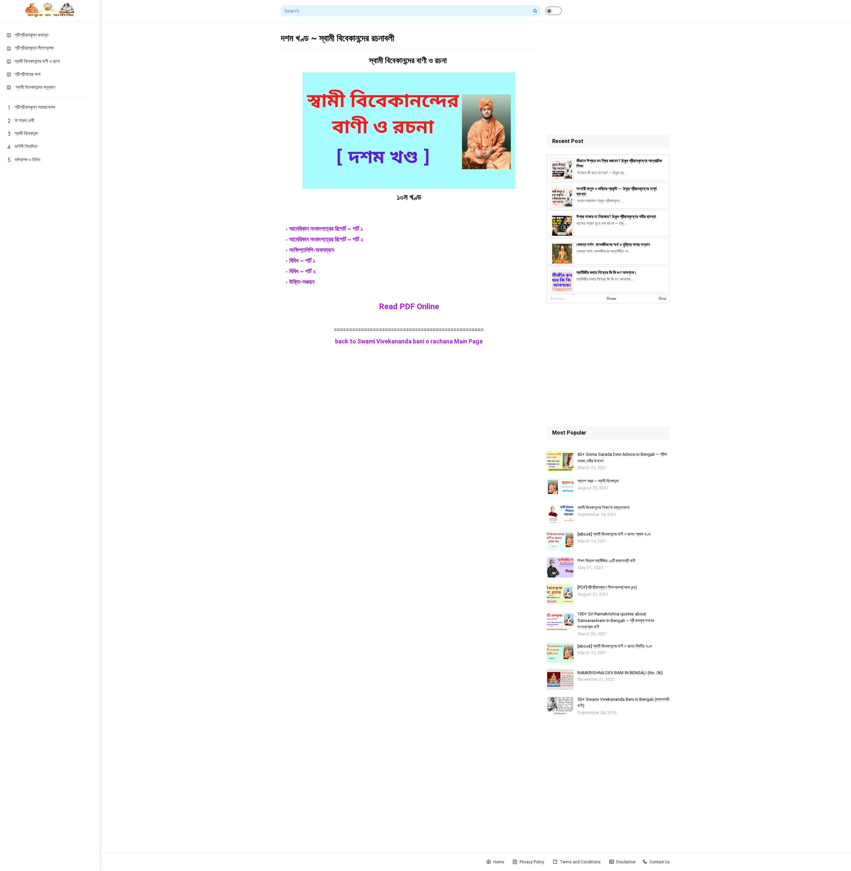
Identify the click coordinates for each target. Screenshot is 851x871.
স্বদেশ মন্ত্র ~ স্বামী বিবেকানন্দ (598, 480)
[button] (553, 11)
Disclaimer (626, 862)
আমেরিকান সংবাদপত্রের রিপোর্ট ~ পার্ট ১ (326, 228)
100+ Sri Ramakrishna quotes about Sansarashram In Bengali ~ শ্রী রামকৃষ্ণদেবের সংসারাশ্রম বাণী (615, 620)
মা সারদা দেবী (24, 120)
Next (662, 298)
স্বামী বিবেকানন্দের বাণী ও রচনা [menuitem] (37, 61)
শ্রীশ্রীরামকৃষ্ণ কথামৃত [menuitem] (32, 35)
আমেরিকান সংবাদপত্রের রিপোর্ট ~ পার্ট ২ (326, 239)
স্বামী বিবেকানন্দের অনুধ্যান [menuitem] (35, 87)
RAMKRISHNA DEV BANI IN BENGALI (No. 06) (620, 672)
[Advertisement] (608, 78)
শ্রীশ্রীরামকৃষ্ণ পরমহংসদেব (35, 107)
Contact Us (660, 862)
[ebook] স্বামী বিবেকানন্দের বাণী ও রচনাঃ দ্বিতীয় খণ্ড (614, 646)
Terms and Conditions (580, 862)
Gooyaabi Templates (378, 862)
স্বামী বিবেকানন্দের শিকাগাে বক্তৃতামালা (603, 507)
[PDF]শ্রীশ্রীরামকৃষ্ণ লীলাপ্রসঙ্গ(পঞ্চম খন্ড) (607, 587)
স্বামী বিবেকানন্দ (26, 133)
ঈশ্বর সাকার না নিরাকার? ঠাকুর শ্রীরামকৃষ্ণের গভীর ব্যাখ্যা (616, 216)
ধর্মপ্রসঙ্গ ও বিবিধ (27, 159)
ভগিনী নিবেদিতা (26, 146)
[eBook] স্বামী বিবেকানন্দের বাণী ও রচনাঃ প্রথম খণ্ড (614, 534)
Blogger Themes (316, 862)
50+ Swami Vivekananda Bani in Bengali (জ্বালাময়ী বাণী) (623, 702)
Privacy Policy (532, 862)
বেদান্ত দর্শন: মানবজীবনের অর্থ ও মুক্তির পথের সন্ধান (613, 244)
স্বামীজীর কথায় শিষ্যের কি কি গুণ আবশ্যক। (606, 272)
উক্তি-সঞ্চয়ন (301, 281)
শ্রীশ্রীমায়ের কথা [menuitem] (28, 74)
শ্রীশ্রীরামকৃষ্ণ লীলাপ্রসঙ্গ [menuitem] (34, 48)
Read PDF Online (409, 306)
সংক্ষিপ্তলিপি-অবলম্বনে (312, 249)
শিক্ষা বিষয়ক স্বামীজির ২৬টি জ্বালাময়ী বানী (606, 560)
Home (611, 298)
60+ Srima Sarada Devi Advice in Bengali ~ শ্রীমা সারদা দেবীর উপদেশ (622, 457)
